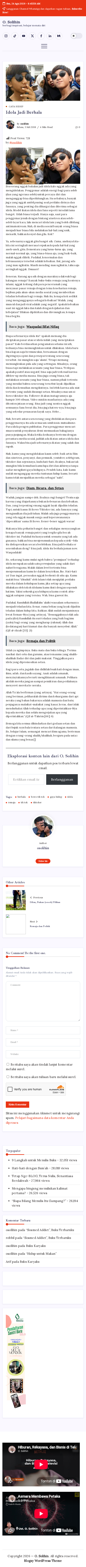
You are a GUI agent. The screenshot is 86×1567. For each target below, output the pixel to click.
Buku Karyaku (36, 1246)
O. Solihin (11, 22)
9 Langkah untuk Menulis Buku (34, 1160)
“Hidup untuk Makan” (41, 1254)
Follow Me (43, 861)
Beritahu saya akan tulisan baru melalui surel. (43, 1077)
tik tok (24, 802)
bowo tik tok (37, 796)
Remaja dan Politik (40, 926)
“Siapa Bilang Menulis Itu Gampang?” (39, 1201)
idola (70, 796)
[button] (76, 36)
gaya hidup (56, 796)
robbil (10, 1238)
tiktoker (37, 802)
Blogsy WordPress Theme (43, 1561)
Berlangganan (62, 779)
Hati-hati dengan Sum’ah (30, 1168)
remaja (11, 802)
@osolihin (16, 142)
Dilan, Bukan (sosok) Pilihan (45, 902)
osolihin (24, 123)
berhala (22, 796)
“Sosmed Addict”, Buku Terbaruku (50, 1230)
